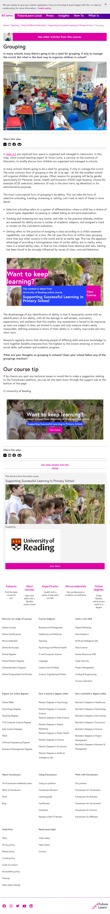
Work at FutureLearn (11, 790)
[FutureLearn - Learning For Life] (100, 905)
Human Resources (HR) (85, 654)
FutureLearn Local (29, 15)
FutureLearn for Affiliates (86, 816)
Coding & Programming (85, 674)
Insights (63, 15)
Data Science (81, 647)
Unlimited (43, 810)
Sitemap (6, 878)
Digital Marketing (83, 627)
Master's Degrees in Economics (53, 746)
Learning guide (45, 796)
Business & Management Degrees (17, 749)
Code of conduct (10, 864)
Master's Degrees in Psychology (53, 702)
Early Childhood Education (33, 25)
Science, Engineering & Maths (52, 674)
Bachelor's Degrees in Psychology (90, 709)
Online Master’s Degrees (13, 661)
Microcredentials (9, 640)
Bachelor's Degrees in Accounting (90, 715)
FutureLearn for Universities (87, 790)
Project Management (84, 667)
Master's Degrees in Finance (51, 739)
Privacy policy (8, 844)
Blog (4, 803)
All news (7, 15)
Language (43, 661)
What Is (93, 15)
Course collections (83, 681)
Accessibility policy (11, 871)
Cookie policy (8, 858)
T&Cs (4, 838)
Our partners (81, 783)
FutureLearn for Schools (86, 810)
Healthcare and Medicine (50, 634)
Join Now (55, 566)
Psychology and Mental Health (53, 647)
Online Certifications (11, 634)
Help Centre (44, 844)
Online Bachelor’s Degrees (14, 667)
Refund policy (8, 851)
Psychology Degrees (11, 709)
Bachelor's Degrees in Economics (90, 722)
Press (50, 15)
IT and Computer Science (50, 654)
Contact (42, 851)
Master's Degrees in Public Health (54, 733)
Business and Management (51, 627)
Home (6, 25)
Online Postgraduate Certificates (17, 674)
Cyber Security (82, 661)
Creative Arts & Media (49, 667)
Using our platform (47, 783)
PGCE (4, 735)
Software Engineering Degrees (16, 742)
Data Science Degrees (12, 729)
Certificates (44, 803)
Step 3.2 (11, 154)
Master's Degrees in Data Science (54, 717)
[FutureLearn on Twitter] (17, 906)
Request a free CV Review (50, 816)
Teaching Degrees (10, 715)
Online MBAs (8, 702)
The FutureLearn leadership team (17, 783)
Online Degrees (9, 654)
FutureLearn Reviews (48, 790)
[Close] (106, 4)
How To (79, 15)
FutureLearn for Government (88, 803)
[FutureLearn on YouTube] (24, 906)
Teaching (15, 25)
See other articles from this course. (60, 36)
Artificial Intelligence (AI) (86, 640)
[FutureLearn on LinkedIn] (31, 906)
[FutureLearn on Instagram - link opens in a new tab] (11, 906)
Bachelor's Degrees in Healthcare (90, 702)
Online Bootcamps (10, 647)
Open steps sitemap (11, 885)
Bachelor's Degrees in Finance (88, 729)
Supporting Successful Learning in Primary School (70, 25)
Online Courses (9, 627)
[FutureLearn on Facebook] (5, 906)
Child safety (44, 838)
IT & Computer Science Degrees (16, 722)
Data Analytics (82, 634)
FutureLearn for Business (86, 796)
